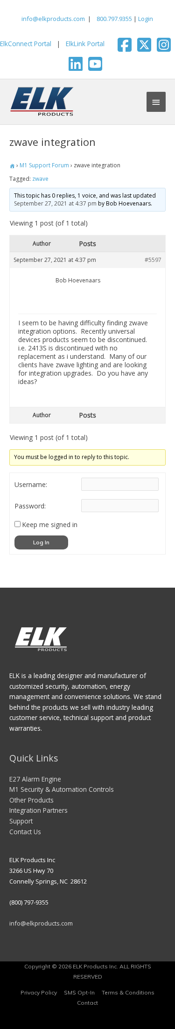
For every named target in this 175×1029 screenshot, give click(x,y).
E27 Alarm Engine (35, 779)
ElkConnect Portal (25, 43)
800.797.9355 (113, 18)
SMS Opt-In (79, 992)
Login (145, 18)
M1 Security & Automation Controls (61, 789)
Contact (87, 1002)
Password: (30, 506)
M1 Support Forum (44, 165)
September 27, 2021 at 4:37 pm (55, 203)
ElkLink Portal (85, 43)
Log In (41, 542)
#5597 (153, 260)
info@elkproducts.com (53, 18)
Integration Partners (38, 810)
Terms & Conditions (128, 992)
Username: (30, 484)
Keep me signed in (49, 525)
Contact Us (25, 831)
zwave (40, 179)
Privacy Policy (39, 992)
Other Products (31, 800)
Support (21, 820)
